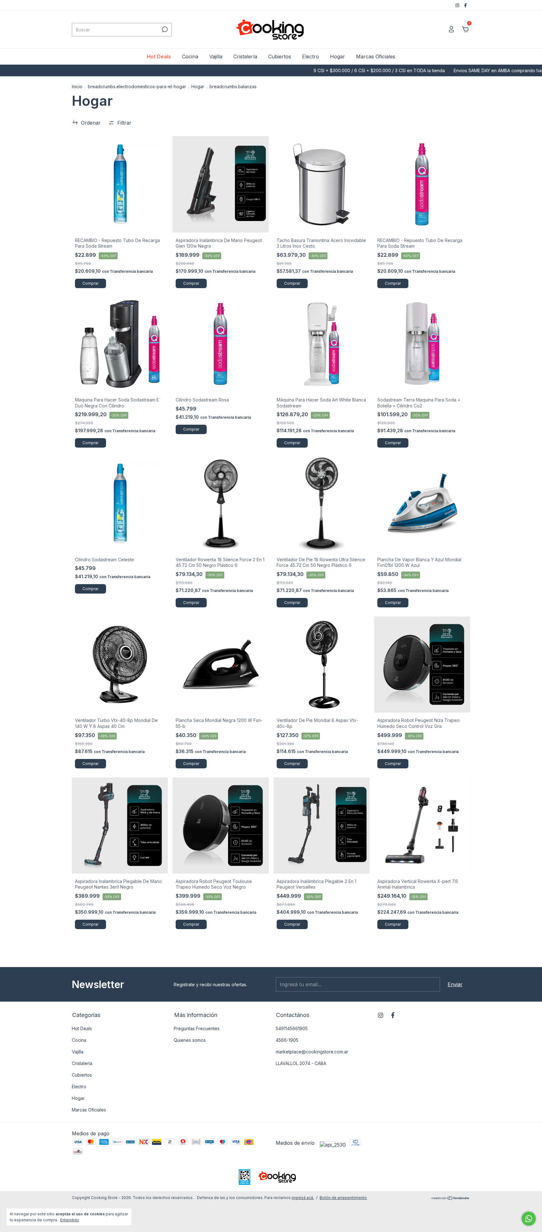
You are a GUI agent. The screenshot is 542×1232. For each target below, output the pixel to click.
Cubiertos (279, 56)
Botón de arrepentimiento (343, 1197)
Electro (310, 56)
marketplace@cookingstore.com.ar (312, 1051)
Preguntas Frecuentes (197, 1028)
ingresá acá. (303, 1197)
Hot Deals (159, 56)
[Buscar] (164, 29)
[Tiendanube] (450, 1198)
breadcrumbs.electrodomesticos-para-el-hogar (137, 86)
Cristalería (245, 56)
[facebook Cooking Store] (465, 5)
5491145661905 (292, 1028)
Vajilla (215, 56)
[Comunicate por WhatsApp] (529, 1219)
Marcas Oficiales (375, 56)
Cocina (190, 56)
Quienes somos (190, 1040)
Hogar (337, 56)
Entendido (69, 1220)
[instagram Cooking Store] (458, 5)
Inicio (77, 86)
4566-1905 (287, 1040)
